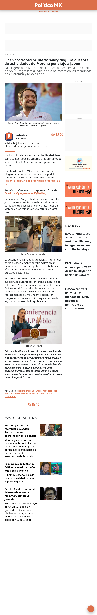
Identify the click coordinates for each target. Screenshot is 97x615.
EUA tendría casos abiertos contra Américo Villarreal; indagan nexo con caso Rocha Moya (78, 241)
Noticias (21, 390)
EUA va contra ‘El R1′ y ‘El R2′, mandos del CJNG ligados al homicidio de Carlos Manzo (77, 298)
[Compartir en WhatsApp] (53, 134)
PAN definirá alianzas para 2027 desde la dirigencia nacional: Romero (78, 269)
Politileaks (10, 54)
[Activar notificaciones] (90, 608)
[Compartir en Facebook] (57, 134)
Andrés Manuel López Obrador (28, 393)
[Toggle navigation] (6, 4)
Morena (30, 390)
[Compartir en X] (61, 134)
